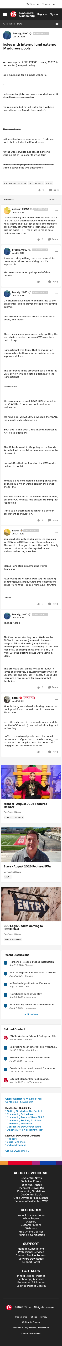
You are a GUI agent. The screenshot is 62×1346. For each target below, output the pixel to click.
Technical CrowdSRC (31, 1188)
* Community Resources (18, 1123)
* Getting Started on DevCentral (23, 1111)
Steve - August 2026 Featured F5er (27, 866)
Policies (33, 1317)
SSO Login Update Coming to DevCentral (23, 928)
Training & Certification (31, 1235)
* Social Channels (15, 1141)
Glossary (31, 1221)
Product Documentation (31, 1215)
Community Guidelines (31, 1191)
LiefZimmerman (34, 1082)
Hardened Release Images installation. (31, 961)
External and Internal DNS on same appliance (29, 1057)
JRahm (28, 1039)
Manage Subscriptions (31, 1248)
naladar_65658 (20, 209)
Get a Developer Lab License (31, 1198)
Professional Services (31, 1252)
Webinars (31, 1228)
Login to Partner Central (31, 1286)
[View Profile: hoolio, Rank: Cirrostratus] (7, 532)
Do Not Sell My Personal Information (31, 1328)
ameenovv (31, 1008)
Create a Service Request (31, 1255)
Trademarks (21, 1317)
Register (42, 14)
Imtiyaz (29, 976)
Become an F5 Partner (31, 1282)
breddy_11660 (20, 33)
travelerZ (29, 1061)
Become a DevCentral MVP (31, 1201)
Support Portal (31, 1262)
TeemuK (29, 965)
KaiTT (29, 986)
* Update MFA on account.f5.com (24, 1129)
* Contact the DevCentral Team (23, 1126)
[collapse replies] (31, 206)
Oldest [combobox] (53, 199)
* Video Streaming (15, 1144)
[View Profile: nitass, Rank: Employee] (7, 699)
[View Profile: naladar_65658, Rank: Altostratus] (7, 210)
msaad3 (29, 1071)
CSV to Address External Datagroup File (32, 1036)
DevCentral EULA (31, 1194)
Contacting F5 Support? (19, 1101)
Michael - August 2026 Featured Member (25, 806)
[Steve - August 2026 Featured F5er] (31, 844)
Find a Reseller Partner (31, 1276)
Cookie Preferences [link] (31, 1333)
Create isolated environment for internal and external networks (32, 1068)
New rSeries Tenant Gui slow (25, 993)
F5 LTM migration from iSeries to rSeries (32, 972)
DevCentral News (12, 812)
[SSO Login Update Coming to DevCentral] (31, 904)
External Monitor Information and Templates (28, 1078)
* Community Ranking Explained (23, 1120)
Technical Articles (31, 1184)
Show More (32, 1014)
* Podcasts (11, 1138)
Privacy (43, 1317)
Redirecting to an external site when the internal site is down (32, 1046)
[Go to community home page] (22, 14)
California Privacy (31, 1322)
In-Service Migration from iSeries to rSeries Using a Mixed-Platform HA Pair (32, 983)
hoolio (15, 530)
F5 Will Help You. (23, 1098)
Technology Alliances (31, 1279)
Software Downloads (31, 1258)
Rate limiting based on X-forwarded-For (32, 1004)
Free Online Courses (31, 1231)
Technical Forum (14, 24)
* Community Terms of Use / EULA (24, 1117)
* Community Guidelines (19, 1114)
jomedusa (31, 997)
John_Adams (31, 1050)
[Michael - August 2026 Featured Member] (31, 782)
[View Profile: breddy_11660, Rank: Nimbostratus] (7, 35)
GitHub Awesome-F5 (17, 1150)
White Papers (31, 1218)
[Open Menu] (57, 24)
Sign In (54, 14)
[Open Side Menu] (4, 14)
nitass (15, 698)
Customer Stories (31, 1225)
